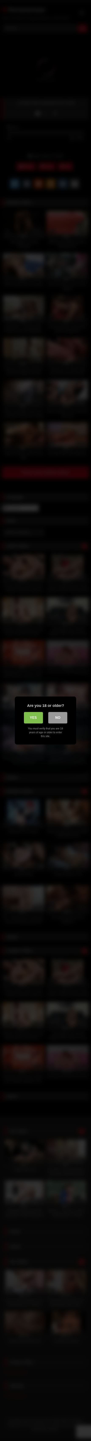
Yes (33, 717)
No (57, 717)
